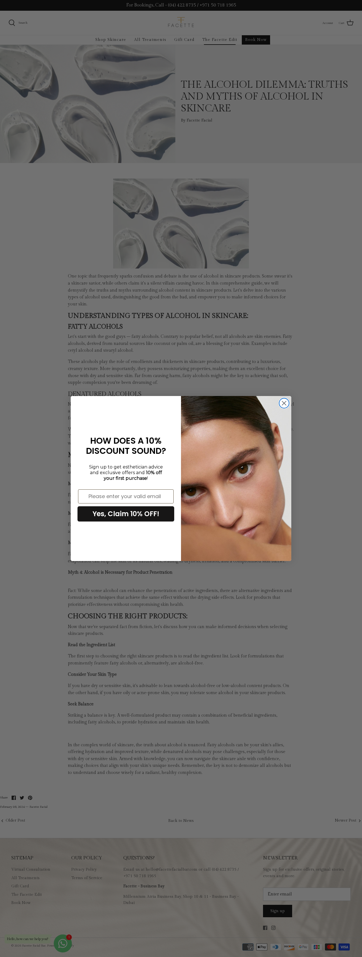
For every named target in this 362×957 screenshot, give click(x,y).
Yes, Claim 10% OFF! (125, 513)
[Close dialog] (284, 403)
